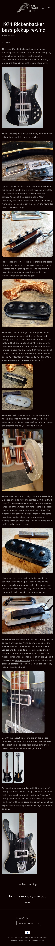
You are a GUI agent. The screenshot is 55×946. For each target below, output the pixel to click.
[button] (5, 8)
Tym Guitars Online (21, 937)
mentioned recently (15, 788)
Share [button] (7, 42)
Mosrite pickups (22, 660)
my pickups (43, 657)
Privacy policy (24, 940)
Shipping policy (38, 940)
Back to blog (29, 884)
